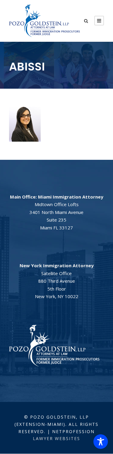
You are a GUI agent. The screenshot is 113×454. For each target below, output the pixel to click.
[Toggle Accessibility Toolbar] (100, 441)
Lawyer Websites (56, 438)
